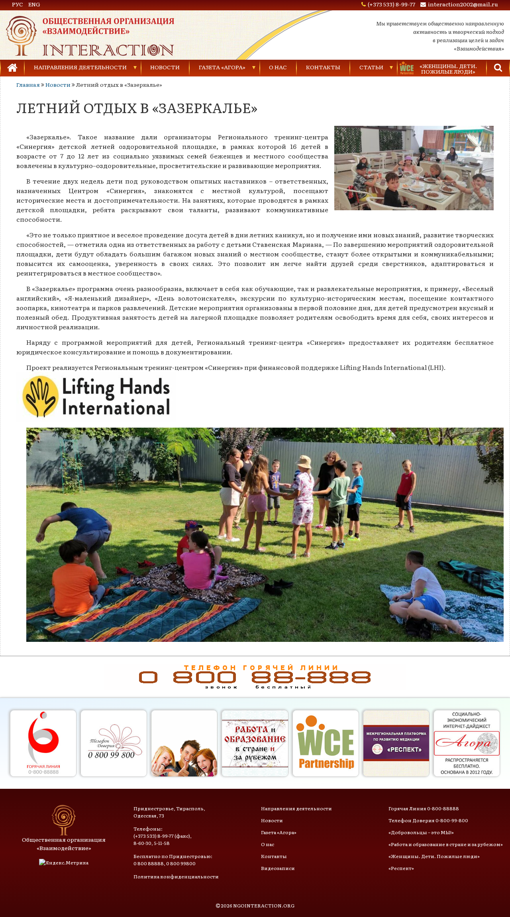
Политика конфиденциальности (176, 876)
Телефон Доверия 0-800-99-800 (428, 820)
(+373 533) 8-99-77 (391, 4)
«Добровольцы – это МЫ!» (421, 832)
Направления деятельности (80, 67)
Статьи (371, 67)
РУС (17, 4)
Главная (28, 84)
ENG (34, 4)
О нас (278, 67)
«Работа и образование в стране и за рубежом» (445, 844)
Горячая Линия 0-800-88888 (423, 808)
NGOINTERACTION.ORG (263, 905)
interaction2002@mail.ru (463, 4)
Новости (165, 67)
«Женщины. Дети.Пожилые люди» (448, 68)
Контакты (323, 67)
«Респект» (401, 868)
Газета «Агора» (222, 67)
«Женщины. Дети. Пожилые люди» (434, 856)
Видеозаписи (278, 868)
